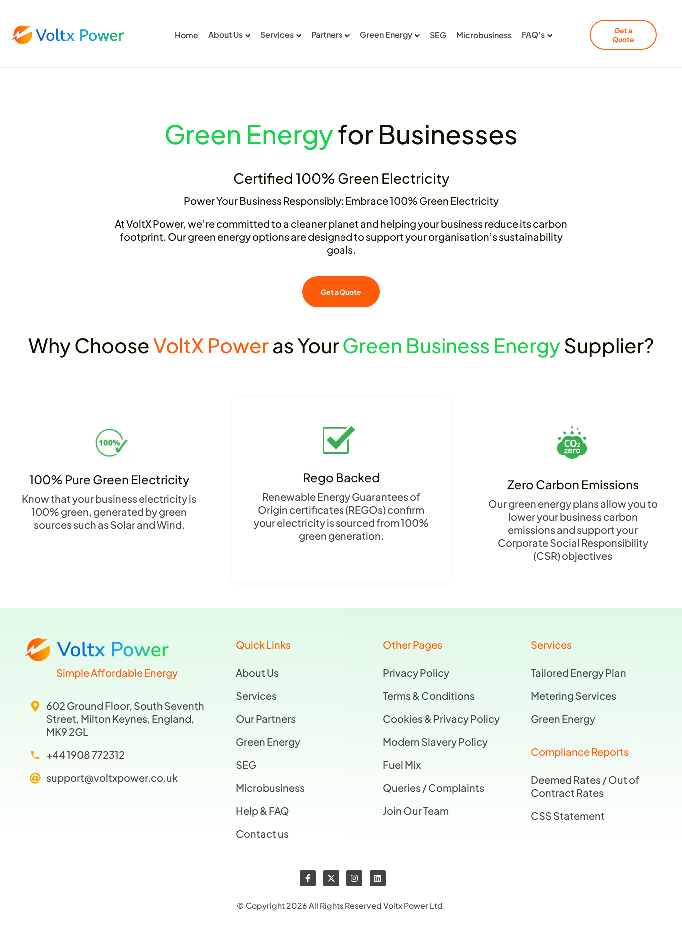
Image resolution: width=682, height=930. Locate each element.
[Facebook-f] (308, 878)
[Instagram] (354, 878)
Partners (326, 35)
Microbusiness (484, 35)
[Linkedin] (378, 878)
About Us (225, 35)
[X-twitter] (331, 878)
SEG (438, 35)
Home (186, 35)
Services (277, 35)
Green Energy (386, 35)
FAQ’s (533, 35)
